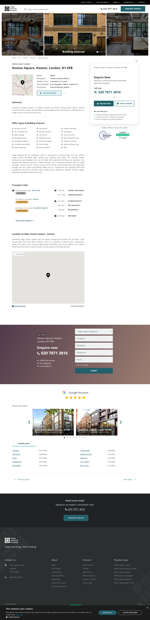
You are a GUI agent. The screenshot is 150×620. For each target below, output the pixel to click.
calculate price (49, 93)
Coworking (56, 579)
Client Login (87, 583)
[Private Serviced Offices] (70, 79)
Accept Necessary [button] (130, 613)
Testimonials (57, 572)
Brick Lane (84, 465)
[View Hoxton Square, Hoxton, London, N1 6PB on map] (22, 85)
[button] (50, 617)
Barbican (83, 458)
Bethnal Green (86, 454)
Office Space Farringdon (123, 576)
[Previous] (7, 34)
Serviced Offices (58, 576)
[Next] (143, 34)
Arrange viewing (133, 9)
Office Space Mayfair (122, 572)
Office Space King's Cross (124, 583)
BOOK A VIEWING (126, 103)
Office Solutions (89, 576)
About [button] (115, 2)
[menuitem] (67, 565)
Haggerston (17, 462)
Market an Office (89, 579)
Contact (141, 2)
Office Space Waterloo (123, 579)
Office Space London (122, 565)
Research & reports (59, 586)
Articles (86, 568)
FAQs (54, 565)
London (25, 58)
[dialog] (75, 612)
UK (20, 58)
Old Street (36, 190)
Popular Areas (121, 560)
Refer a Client (88, 565)
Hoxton (33, 58)
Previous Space (23, 479)
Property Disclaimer (77, 306)
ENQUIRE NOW (105, 103)
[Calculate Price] (64, 93)
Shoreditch (16, 465)
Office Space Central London (125, 568)
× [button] (147, 608)
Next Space (128, 479)
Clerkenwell (85, 450)
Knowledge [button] (128, 2)
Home (14, 58)
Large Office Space (59, 583)
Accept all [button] (107, 613)
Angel (14, 458)
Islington (15, 450)
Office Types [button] (86, 2)
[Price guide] (71, 87)
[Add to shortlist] (137, 61)
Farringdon (84, 462)
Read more (19, 615)
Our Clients (56, 568)
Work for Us (87, 572)
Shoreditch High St (40, 208)
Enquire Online (76, 518)
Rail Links (20, 254)
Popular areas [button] (102, 2)
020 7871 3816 (110, 8)
